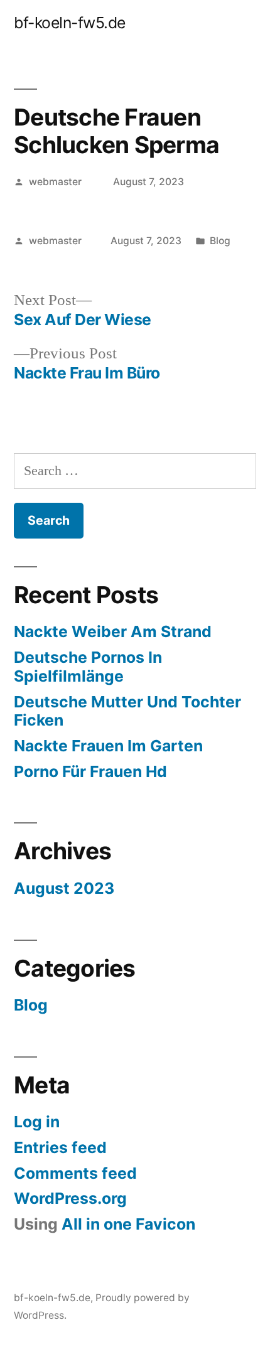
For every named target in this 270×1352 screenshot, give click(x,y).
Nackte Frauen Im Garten (108, 745)
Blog (220, 241)
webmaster (55, 182)
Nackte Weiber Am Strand (113, 631)
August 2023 (64, 888)
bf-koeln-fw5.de (70, 22)
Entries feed (60, 1147)
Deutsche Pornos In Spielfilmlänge (88, 666)
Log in (37, 1121)
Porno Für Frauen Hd (90, 771)
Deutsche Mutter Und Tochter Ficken (127, 711)
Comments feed (75, 1173)
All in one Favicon (128, 1224)
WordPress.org (70, 1198)
